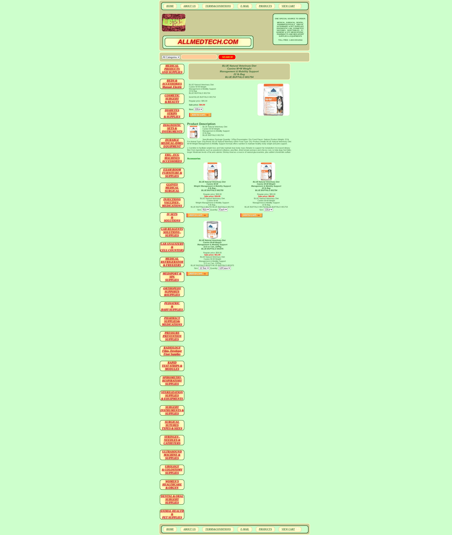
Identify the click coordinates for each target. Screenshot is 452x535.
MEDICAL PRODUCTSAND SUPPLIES (172, 69)
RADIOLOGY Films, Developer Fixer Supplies (172, 351)
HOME (170, 6)
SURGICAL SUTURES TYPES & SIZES (172, 425)
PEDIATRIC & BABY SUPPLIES (172, 306)
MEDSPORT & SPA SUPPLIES (172, 276)
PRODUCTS (265, 6)
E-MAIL (244, 6)
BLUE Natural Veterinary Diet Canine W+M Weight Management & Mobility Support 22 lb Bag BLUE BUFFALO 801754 (266, 186)
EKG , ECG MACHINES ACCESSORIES (172, 158)
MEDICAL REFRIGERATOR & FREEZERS (172, 262)
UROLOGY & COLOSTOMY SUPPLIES (172, 469)
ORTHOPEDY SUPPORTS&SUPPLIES (172, 291)
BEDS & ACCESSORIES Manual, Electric (172, 84)
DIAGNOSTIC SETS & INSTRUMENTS (172, 128)
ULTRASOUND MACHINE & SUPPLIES (172, 455)
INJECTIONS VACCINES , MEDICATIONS (172, 202)
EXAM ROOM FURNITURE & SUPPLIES (172, 173)
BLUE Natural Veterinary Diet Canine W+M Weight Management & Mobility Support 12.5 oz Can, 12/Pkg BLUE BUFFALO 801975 (212, 244)
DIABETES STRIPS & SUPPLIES (172, 113)
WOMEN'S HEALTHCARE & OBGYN (172, 484)
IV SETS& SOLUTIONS (172, 217)
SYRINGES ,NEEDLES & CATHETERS (172, 440)
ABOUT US (189, 6)
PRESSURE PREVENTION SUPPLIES (172, 336)
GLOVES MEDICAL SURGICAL (172, 187)
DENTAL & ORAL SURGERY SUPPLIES (172, 499)
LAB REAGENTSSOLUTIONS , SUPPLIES (172, 232)
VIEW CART (288, 6)
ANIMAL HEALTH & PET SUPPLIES (172, 514)
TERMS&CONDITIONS (218, 6)
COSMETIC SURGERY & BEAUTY (172, 98)
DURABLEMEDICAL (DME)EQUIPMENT (172, 143)
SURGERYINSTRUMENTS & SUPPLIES (172, 410)
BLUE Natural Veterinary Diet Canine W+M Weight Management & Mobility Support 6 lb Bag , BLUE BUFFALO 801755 (212, 186)
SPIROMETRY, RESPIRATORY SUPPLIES (172, 380)
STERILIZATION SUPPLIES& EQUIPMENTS (172, 395)
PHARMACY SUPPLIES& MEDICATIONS (172, 321)
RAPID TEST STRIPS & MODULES (172, 366)
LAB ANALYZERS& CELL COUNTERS (172, 247)
